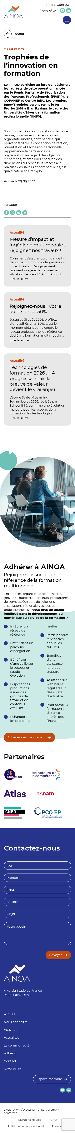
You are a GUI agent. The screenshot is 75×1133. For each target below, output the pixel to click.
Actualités (11, 1037)
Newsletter (48, 10)
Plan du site (60, 1126)
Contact (63, 4)
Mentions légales (29, 1120)
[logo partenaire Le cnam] (45, 794)
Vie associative (14, 49)
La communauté (17, 1045)
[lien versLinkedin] (68, 10)
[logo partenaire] (46, 774)
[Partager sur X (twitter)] (12, 212)
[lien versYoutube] (62, 10)
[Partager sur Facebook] (6, 212)
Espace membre (49, 1079)
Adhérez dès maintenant (27, 737)
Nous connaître (16, 1022)
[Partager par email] (18, 212)
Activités (10, 1029)
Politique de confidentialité (26, 1126)
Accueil (9, 1014)
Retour (18, 33)
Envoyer (55, 955)
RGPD (53, 1120)
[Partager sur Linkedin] (24, 212)
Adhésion (11, 1053)
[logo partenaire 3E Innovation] (13, 774)
